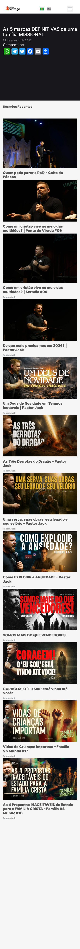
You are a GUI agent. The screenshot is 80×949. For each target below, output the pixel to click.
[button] (70, 9)
